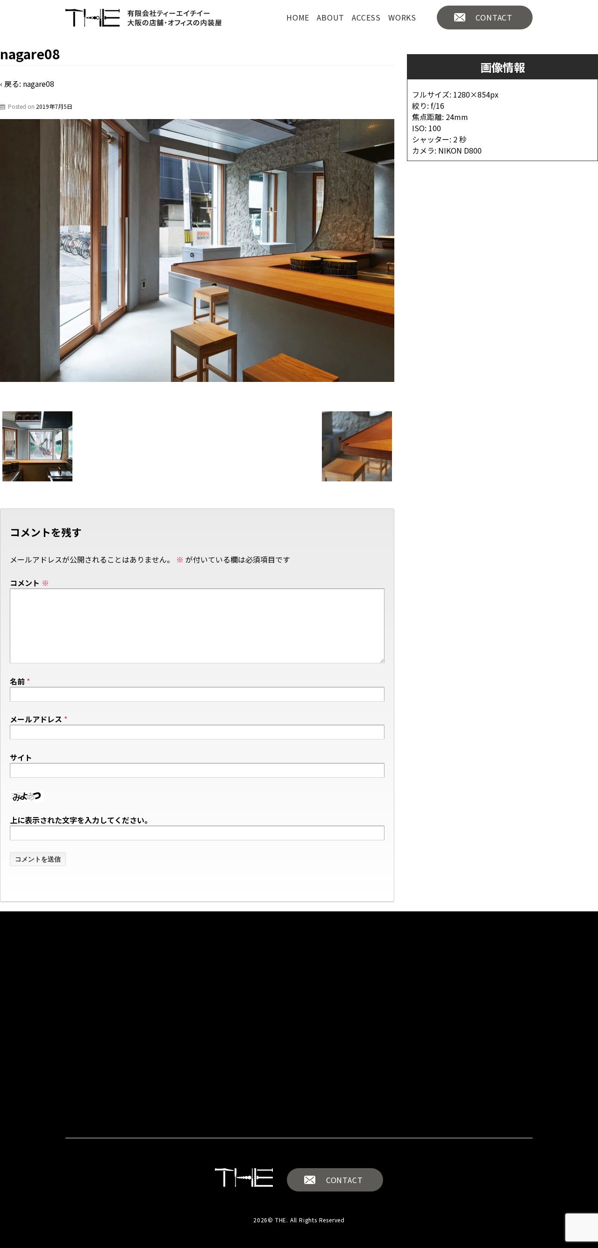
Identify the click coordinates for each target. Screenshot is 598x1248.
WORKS (402, 17)
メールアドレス (36, 719)
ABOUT (330, 17)
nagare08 (38, 83)
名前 (17, 681)
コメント (29, 582)
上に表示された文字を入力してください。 (81, 819)
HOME (297, 17)
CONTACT (494, 17)
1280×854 (471, 94)
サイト (21, 757)
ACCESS (366, 17)
